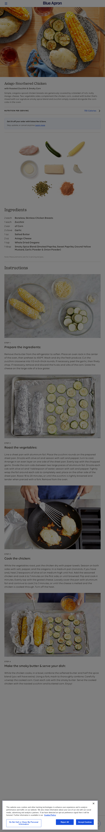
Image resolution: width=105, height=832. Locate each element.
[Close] (94, 803)
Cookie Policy (50, 815)
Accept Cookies (85, 822)
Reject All (65, 822)
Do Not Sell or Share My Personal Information (23, 823)
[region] (50, 815)
